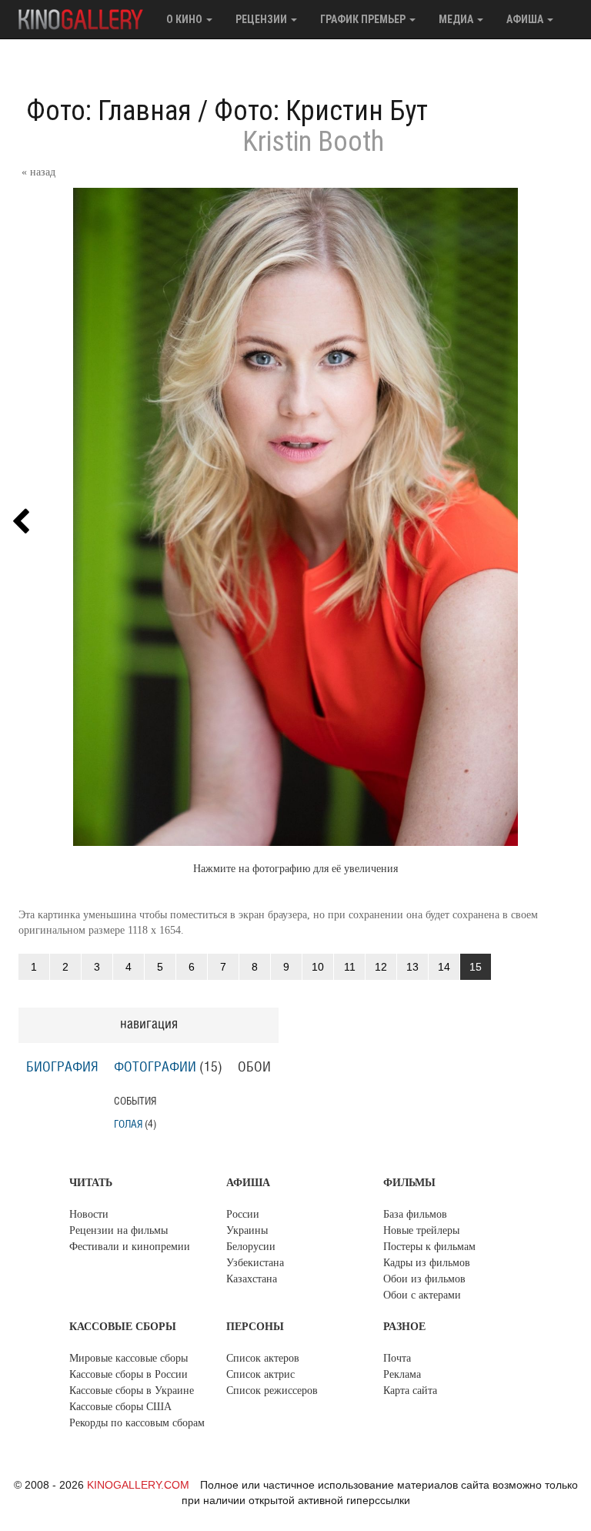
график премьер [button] (364, 19)
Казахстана (251, 1279)
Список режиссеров (272, 1390)
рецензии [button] (262, 19)
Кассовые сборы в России (128, 1374)
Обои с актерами (422, 1295)
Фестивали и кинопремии (129, 1246)
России (242, 1214)
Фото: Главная (109, 111)
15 (475, 967)
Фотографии (155, 1067)
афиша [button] (526, 19)
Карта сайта (410, 1390)
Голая (128, 1124)
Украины (247, 1230)
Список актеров (262, 1358)
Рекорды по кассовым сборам (137, 1423)
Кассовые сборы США (120, 1406)
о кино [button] (185, 19)
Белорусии (250, 1246)
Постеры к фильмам (429, 1246)
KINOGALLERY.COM (138, 1485)
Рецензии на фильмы (118, 1230)
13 (412, 967)
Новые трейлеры (421, 1230)
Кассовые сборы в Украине (131, 1390)
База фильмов (415, 1214)
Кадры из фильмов (426, 1263)
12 (381, 967)
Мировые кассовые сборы (128, 1358)
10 (318, 967)
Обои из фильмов (424, 1279)
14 (444, 967)
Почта (397, 1358)
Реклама (402, 1374)
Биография (62, 1067)
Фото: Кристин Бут (321, 111)
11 (350, 967)
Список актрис (260, 1374)
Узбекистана (255, 1263)
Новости (89, 1214)
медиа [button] (457, 19)
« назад (38, 172)
